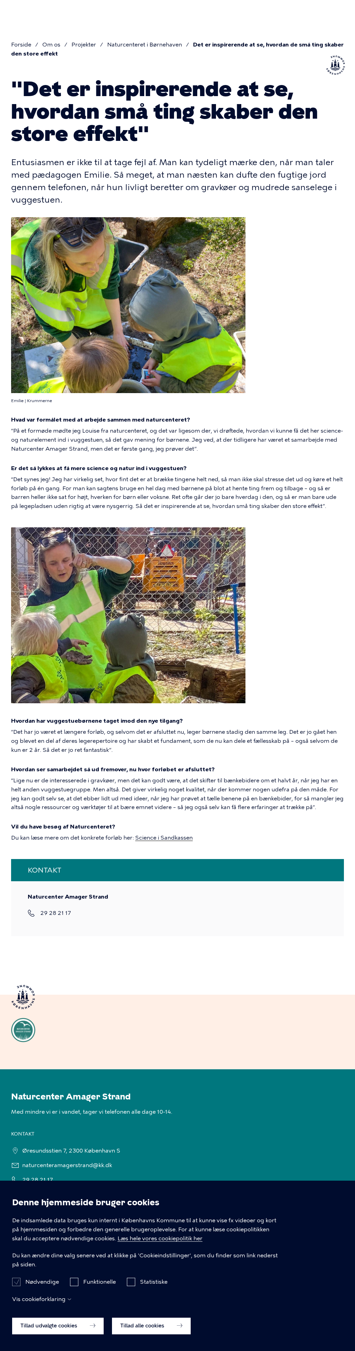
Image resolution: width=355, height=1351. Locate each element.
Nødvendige (42, 1281)
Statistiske (153, 1281)
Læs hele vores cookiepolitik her (160, 1238)
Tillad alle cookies (143, 1326)
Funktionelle (99, 1281)
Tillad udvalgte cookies (49, 1326)
